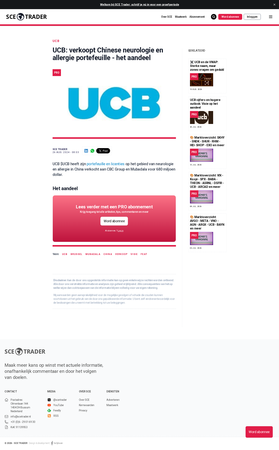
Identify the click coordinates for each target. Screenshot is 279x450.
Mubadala (92, 254)
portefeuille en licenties (106, 164)
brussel (76, 254)
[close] (274, 5)
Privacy (83, 410)
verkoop (121, 254)
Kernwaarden (86, 405)
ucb (56, 41)
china (107, 254)
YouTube (58, 405)
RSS (56, 415)
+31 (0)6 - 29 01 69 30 (23, 421)
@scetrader (60, 399)
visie (134, 254)
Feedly (57, 410)
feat (144, 254)
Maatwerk (180, 16)
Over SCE (166, 16)
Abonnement (197, 16)
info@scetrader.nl (21, 416)
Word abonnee (230, 16)
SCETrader (26, 17)
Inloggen (252, 16)
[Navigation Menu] (267, 16)
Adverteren (113, 399)
